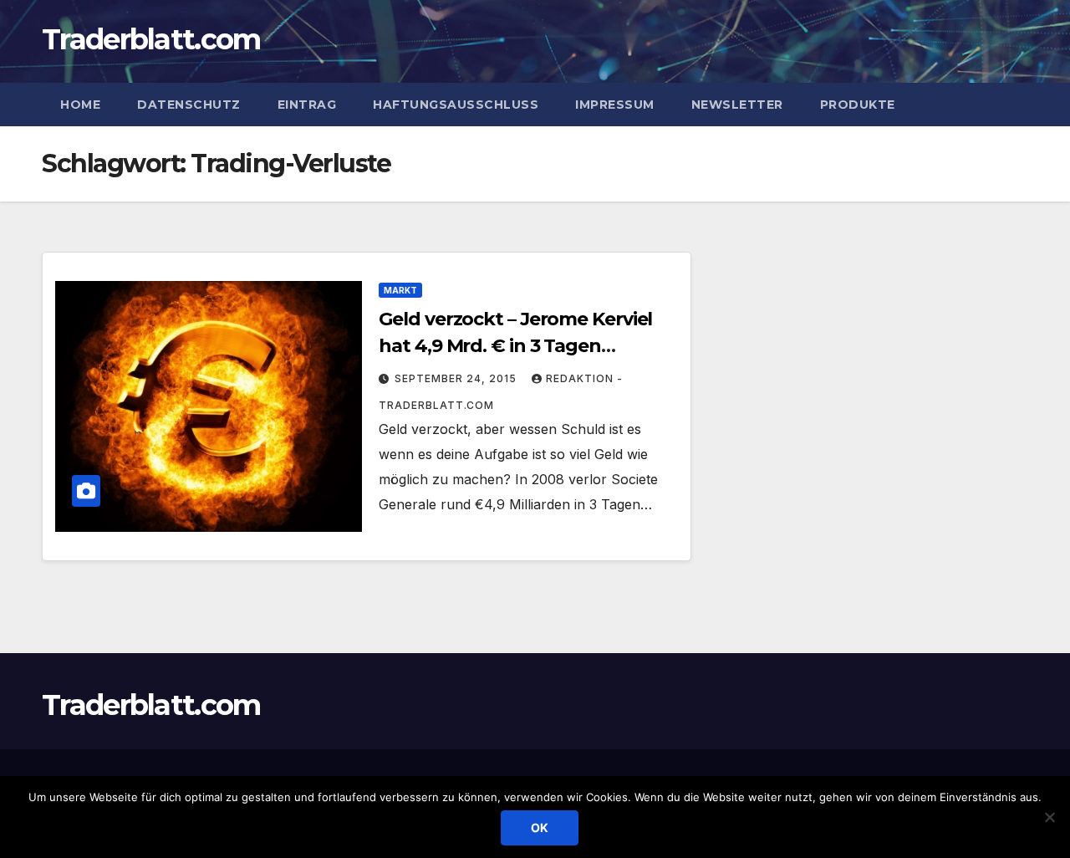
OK (539, 827)
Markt (400, 290)
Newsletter (737, 104)
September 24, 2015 (457, 378)
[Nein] (1049, 817)
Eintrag (307, 104)
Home (80, 104)
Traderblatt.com (151, 39)
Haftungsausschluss (455, 104)
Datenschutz (189, 104)
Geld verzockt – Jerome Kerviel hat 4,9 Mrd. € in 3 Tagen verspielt (515, 346)
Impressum (615, 104)
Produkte (857, 104)
